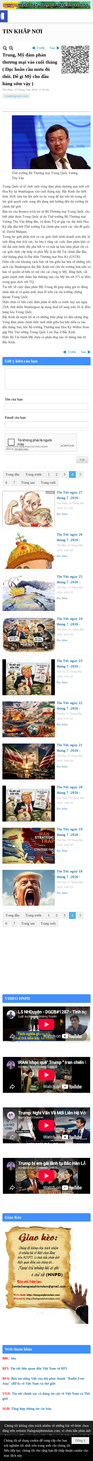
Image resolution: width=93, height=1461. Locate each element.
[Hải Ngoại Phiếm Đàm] (46, 5)
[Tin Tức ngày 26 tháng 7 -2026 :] (28, 551)
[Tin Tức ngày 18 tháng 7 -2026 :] (28, 888)
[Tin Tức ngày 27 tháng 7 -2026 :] (28, 509)
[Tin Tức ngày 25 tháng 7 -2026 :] (28, 593)
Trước (41, 48)
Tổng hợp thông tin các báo (31, 1409)
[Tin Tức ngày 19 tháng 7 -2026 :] (28, 846)
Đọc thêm (62, 513)
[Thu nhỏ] (4, 47)
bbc (13, 1358)
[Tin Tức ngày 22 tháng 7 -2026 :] (28, 719)
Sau (52, 48)
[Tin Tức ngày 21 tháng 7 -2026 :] (28, 761)
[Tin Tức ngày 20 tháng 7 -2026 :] (28, 804)
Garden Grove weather (46, 991)
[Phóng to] (11, 47)
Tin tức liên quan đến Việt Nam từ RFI (38, 1368)
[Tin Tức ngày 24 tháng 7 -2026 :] (28, 635)
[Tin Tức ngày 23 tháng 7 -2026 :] (28, 677)
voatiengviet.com (16, 96)
